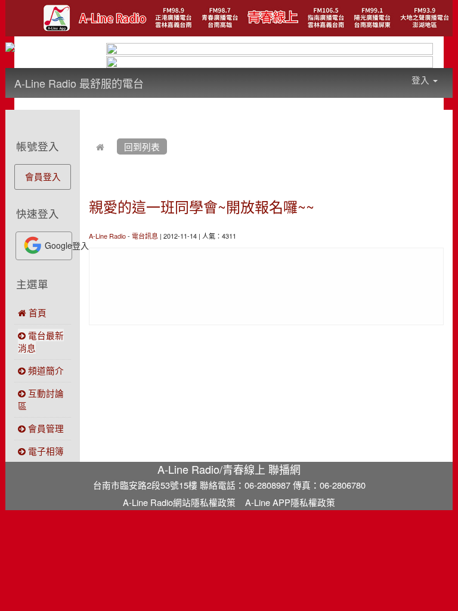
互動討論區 (41, 399)
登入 (421, 79)
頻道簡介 (45, 370)
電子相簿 (45, 451)
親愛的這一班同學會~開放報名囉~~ (201, 206)
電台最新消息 (41, 341)
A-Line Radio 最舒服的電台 (79, 83)
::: (155, 75)
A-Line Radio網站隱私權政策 (179, 502)
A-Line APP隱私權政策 (290, 502)
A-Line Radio (107, 235)
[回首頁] (100, 146)
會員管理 (45, 428)
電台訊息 (145, 235)
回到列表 (142, 146)
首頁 (36, 312)
